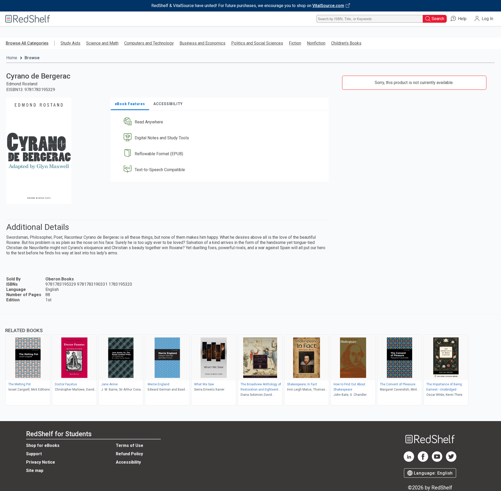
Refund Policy (129, 453)
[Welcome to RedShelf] (27, 19)
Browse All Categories (27, 43)
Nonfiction (316, 43)
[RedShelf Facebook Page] (423, 460)
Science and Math (102, 43)
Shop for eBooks (42, 445)
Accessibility (128, 462)
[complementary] (250, 360)
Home (11, 57)
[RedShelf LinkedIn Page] (409, 460)
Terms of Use (129, 445)
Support (34, 453)
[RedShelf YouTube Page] (437, 460)
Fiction (295, 43)
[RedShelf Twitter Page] (451, 460)
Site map (34, 470)
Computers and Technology (149, 43)
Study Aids (70, 43)
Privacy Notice (40, 462)
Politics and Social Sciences (257, 43)
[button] (221, 122)
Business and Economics (202, 43)
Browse (32, 57)
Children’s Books (346, 43)
